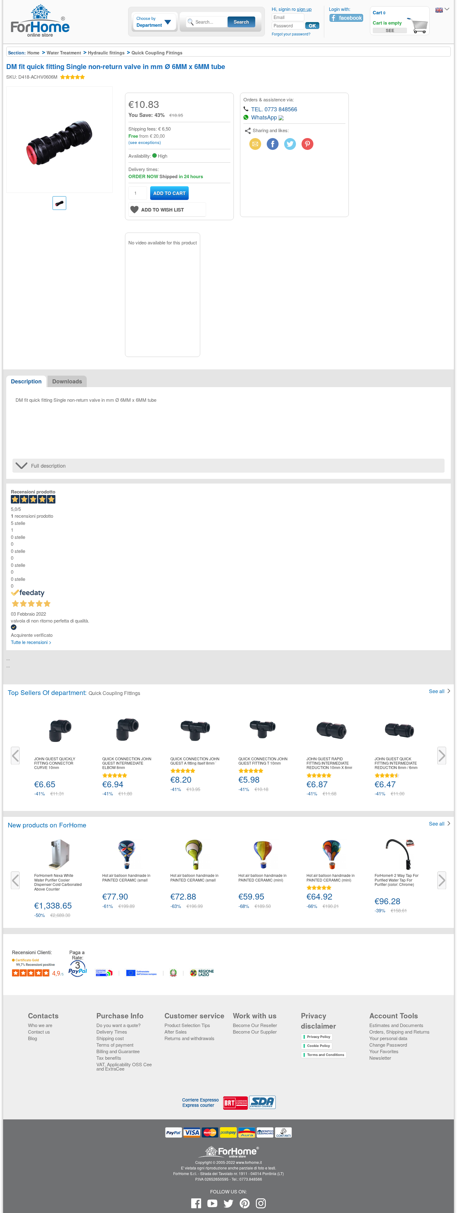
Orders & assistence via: (268, 99)
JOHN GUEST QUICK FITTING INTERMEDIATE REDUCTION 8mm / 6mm (396, 763)
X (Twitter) (290, 146)
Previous (15, 756)
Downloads (67, 381)
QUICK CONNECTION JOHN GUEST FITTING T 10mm (263, 761)
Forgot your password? (291, 33)
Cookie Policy (318, 1046)
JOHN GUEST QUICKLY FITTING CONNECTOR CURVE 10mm (54, 763)
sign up (304, 9)
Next (441, 756)
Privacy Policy (318, 1037)
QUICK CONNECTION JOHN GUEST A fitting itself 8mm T (194, 761)
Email (254, 144)
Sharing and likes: (271, 130)
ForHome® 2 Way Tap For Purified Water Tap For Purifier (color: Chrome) (396, 880)
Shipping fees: (142, 128)
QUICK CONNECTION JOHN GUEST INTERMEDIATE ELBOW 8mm (126, 763)
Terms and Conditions (325, 1055)
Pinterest (307, 144)
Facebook (272, 144)
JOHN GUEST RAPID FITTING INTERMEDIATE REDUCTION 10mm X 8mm (330, 763)
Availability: (139, 155)
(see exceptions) (144, 142)
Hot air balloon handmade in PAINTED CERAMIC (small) (126, 877)
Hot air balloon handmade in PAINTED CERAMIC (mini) (262, 877)
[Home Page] (56, 32)
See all (437, 691)
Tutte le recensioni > (31, 642)
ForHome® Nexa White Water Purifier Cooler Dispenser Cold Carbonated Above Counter (58, 882)
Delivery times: (143, 169)
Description (26, 381)
